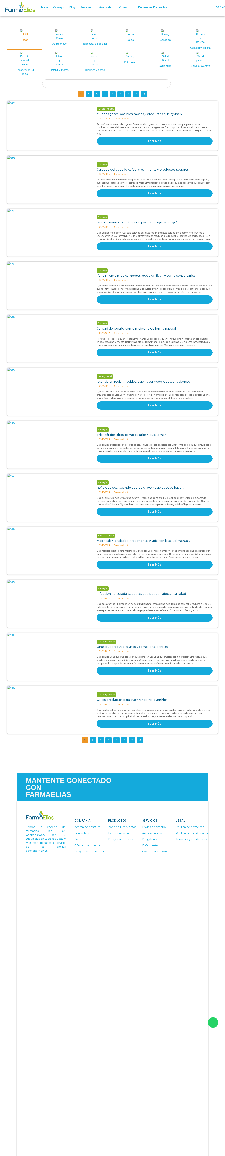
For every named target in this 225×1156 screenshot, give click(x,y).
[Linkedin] (208, 9)
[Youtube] (202, 9)
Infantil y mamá (105, 376)
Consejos (102, 164)
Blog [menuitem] (72, 7)
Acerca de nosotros (87, 827)
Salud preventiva (106, 535)
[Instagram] (208, 3)
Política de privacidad (190, 827)
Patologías (103, 429)
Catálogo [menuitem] (58, 7)
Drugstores (149, 839)
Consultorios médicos (156, 851)
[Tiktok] (197, 9)
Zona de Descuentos (122, 827)
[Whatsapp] (197, 3)
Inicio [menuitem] (44, 7)
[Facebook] (202, 3)
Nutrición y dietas (106, 109)
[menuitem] (87, 7)
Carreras (79, 839)
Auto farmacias (152, 833)
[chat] (213, 1022)
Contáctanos (82, 833)
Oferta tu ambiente (87, 845)
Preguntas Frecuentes (89, 851)
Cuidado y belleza (106, 641)
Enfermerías (150, 845)
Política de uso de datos (192, 833)
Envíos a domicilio (154, 827)
